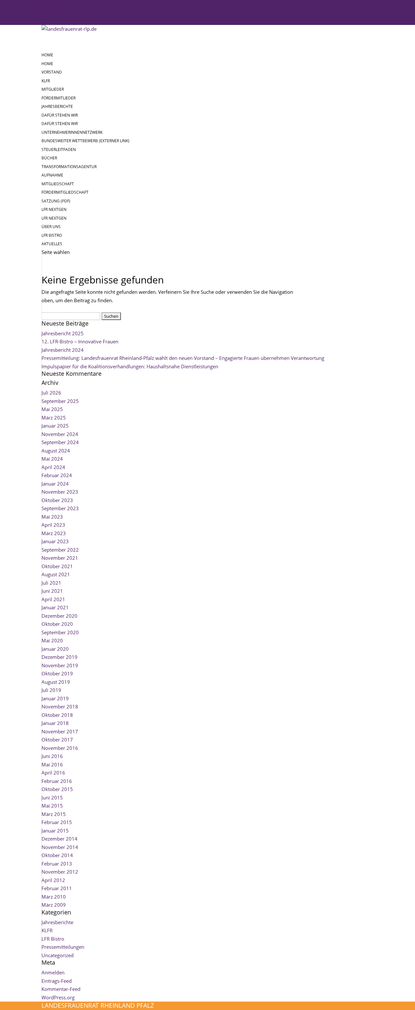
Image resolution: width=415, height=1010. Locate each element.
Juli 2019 (51, 690)
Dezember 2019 (59, 657)
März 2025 (54, 417)
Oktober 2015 (57, 789)
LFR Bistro (53, 938)
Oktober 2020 (57, 624)
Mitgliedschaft (58, 184)
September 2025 (60, 401)
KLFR (46, 81)
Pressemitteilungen (63, 947)
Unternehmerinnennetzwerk (72, 132)
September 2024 (60, 442)
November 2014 (60, 847)
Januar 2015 (55, 830)
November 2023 (60, 491)
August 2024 (56, 450)
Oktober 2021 (57, 566)
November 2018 (60, 706)
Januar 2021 (55, 607)
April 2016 (53, 772)
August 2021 (56, 574)
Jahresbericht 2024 (63, 350)
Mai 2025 (52, 409)
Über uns (51, 226)
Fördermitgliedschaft (65, 192)
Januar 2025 (55, 425)
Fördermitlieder (59, 98)
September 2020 (60, 632)
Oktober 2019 (57, 673)
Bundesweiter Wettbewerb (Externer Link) (85, 140)
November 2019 (60, 665)
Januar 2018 (55, 723)
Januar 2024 (55, 483)
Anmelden (53, 972)
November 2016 (60, 748)
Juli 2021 (51, 583)
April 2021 (53, 599)
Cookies (52, 20)
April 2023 (53, 525)
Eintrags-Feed (57, 981)
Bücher (49, 158)
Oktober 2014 (57, 855)
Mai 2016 (52, 764)
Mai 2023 (52, 516)
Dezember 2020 (59, 616)
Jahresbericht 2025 (63, 333)
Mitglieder (53, 89)
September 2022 (60, 549)
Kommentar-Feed (61, 989)
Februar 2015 (57, 822)
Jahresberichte (57, 106)
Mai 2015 (52, 805)
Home (47, 63)
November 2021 (60, 558)
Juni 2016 (52, 756)
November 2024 (60, 434)
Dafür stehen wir (60, 123)
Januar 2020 (55, 649)
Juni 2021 (52, 591)
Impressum (55, 4)
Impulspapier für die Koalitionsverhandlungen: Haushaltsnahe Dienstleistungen (130, 366)
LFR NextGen (54, 218)
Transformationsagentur (69, 166)
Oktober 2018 (57, 715)
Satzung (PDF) (56, 201)
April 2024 (53, 467)
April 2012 (53, 880)
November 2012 (60, 871)
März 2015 (54, 814)
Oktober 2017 (57, 739)
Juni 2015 (52, 797)
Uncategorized (58, 955)
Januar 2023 (55, 541)
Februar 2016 (57, 781)
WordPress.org (58, 997)
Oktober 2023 (57, 500)
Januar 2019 (55, 698)
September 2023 (60, 508)
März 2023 (54, 533)
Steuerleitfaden (59, 149)
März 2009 (54, 904)
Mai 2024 (52, 458)
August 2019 (56, 682)
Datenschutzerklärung (72, 12)
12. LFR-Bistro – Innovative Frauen (80, 341)
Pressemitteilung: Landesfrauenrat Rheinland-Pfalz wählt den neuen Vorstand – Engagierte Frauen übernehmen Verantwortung (183, 358)
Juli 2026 (51, 392)
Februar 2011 (57, 888)
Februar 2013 (57, 863)
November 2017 (60, 731)
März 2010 (54, 896)
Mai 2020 (52, 640)
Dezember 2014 (59, 838)
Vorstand (52, 72)
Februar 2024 (57, 475)
